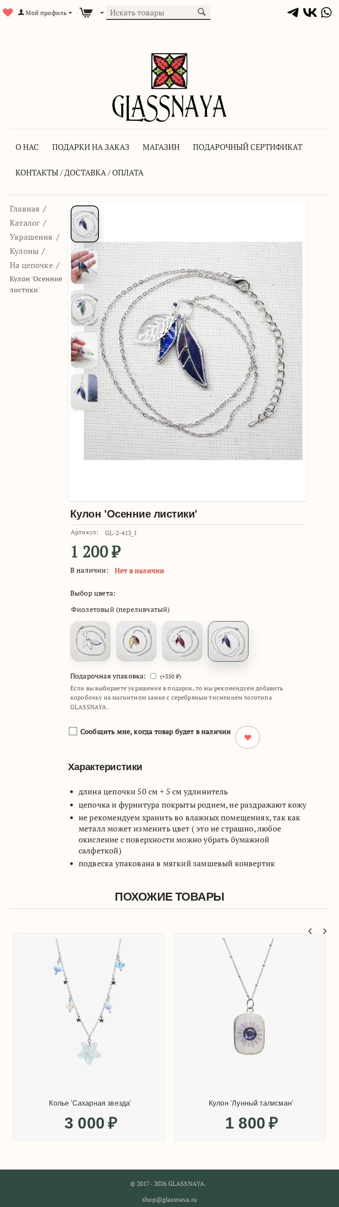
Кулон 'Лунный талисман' (251, 1103)
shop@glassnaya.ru (169, 1199)
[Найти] (201, 11)
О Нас (27, 147)
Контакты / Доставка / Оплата (79, 172)
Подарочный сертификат (247, 147)
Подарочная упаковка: (108, 676)
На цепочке (31, 265)
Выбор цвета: (92, 593)
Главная (25, 208)
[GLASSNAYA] (169, 86)
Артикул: (84, 532)
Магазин (161, 147)
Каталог (25, 222)
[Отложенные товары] (6, 13)
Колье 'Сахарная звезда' (90, 1103)
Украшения (31, 236)
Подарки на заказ (90, 147)
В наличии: (89, 570)
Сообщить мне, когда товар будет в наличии (155, 731)
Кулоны (24, 251)
